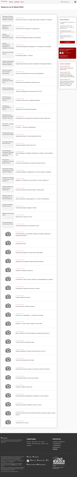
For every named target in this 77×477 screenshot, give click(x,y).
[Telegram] (63, 53)
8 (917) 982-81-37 (67, 52)
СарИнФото (29, 445)
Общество (29, 441)
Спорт (47, 443)
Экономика (29, 443)
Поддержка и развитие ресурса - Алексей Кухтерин (58, 468)
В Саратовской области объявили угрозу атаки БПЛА (67, 23)
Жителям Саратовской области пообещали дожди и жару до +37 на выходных (66, 36)
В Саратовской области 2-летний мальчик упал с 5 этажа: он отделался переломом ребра (67, 27)
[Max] (60, 53)
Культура (43, 443)
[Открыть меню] (75, 2)
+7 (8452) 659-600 (57, 445)
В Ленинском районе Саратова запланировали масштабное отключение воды (67, 32)
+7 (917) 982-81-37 (57, 443)
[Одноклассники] (41, 461)
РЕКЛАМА (55, 449)
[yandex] (32, 464)
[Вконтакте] (33, 461)
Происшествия (34, 441)
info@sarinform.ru (64, 57)
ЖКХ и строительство (36, 443)
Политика (43, 441)
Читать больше (67, 42)
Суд (39, 441)
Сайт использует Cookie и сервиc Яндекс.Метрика (9, 471)
